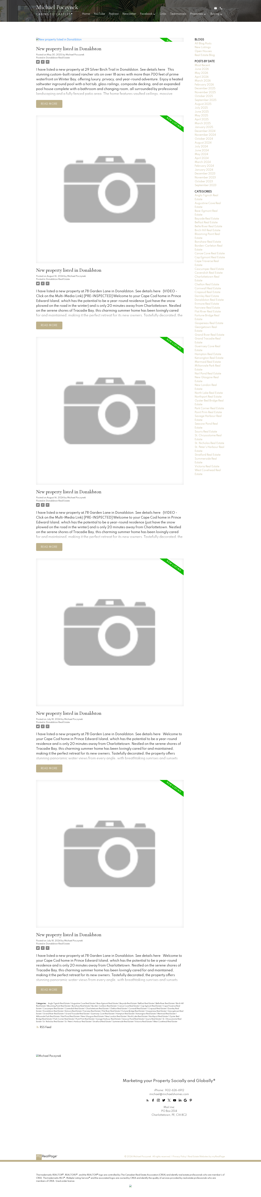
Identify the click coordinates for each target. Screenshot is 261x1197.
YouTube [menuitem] (99, 14)
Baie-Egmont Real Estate (107, 1003)
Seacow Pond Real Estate (133, 1019)
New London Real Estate (116, 1016)
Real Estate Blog (205, 55)
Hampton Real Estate (125, 1014)
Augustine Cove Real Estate (83, 1003)
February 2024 (204, 166)
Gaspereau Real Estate (156, 1011)
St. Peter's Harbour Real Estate (78, 1022)
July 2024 (201, 146)
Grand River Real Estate (53, 1014)
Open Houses (203, 51)
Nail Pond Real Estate (70, 1016)
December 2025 (205, 88)
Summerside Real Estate (123, 1022)
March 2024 (203, 162)
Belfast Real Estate (146, 1003)
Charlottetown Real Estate (97, 1009)
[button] (147, 1100)
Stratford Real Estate (102, 1022)
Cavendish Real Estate (75, 1009)
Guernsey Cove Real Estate (103, 1014)
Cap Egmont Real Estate (151, 1006)
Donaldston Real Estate (58, 58)
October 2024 (204, 139)
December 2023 (205, 173)
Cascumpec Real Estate (53, 1009)
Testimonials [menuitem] (178, 14)
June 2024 (202, 150)
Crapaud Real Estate (157, 1009)
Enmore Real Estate (73, 1011)
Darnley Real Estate (207, 296)
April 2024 (202, 158)
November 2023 (205, 177)
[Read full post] (110, 41)
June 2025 (202, 111)
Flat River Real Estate (111, 1011)
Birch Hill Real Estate (207, 230)
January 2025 (204, 127)
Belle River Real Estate (165, 1003)
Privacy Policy (179, 1157)
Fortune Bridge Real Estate (133, 1011)
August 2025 (203, 104)
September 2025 (205, 100)
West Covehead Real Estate (165, 1022)
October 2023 (204, 181)
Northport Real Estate (158, 1016)
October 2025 (204, 96)
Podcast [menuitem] (114, 14)
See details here (152, 69)
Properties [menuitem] (196, 14)
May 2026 (201, 73)
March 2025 (203, 123)
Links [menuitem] (163, 14)
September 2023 (205, 185)
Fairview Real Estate (92, 1011)
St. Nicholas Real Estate (53, 1022)
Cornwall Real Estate (138, 1009)
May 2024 (201, 154)
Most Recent (202, 65)
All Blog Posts (203, 43)
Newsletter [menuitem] (129, 14)
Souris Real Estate (153, 1019)
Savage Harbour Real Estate (108, 1019)
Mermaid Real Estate (166, 1014)
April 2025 (202, 119)
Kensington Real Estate (146, 1014)
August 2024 (203, 142)
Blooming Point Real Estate (59, 1006)
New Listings (203, 47)
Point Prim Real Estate (85, 1019)
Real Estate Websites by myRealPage (206, 1157)
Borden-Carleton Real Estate (104, 1006)
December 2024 (205, 131)
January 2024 (204, 170)
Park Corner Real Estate (63, 1019)
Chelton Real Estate (118, 1009)
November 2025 (205, 92)
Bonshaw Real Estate (81, 1006)
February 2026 (204, 84)
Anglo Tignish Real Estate (59, 1003)
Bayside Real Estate (128, 1003)
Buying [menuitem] (214, 14)
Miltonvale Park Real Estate (48, 1016)
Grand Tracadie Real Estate (77, 1014)
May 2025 (201, 115)
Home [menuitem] (86, 14)
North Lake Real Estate (138, 1016)
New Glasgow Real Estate (92, 1016)
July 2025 (201, 107)
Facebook (146, 14)
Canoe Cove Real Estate (128, 1006)
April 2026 (202, 77)
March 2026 (203, 80)
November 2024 (205, 135)
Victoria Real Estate (143, 1022)
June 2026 (202, 69)
